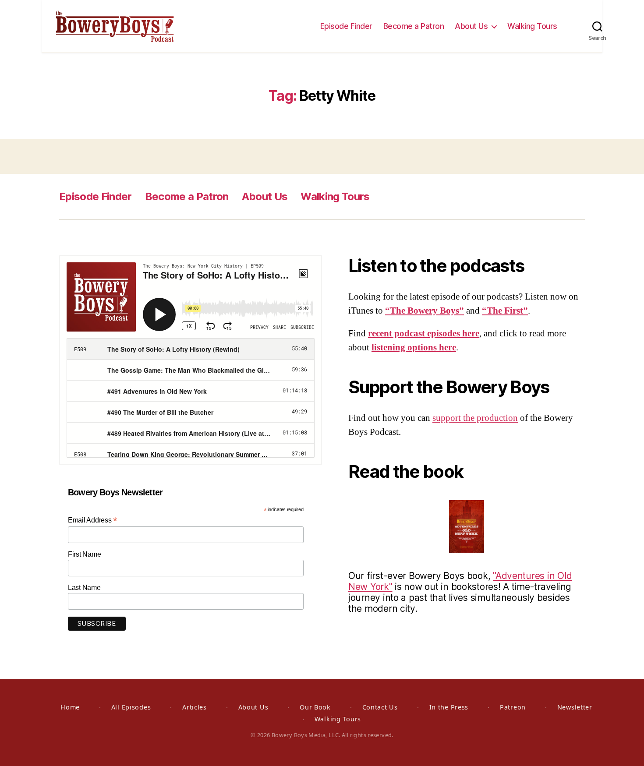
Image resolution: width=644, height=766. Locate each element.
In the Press (449, 707)
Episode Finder (346, 26)
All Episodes (131, 707)
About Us (471, 26)
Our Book (315, 707)
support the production (475, 418)
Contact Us (380, 707)
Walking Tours (532, 26)
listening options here (414, 347)
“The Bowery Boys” (424, 311)
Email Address (92, 520)
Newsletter (574, 707)
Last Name (84, 587)
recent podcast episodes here (423, 333)
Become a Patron (413, 26)
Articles (194, 707)
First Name (84, 554)
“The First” (505, 311)
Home (70, 707)
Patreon (513, 707)
